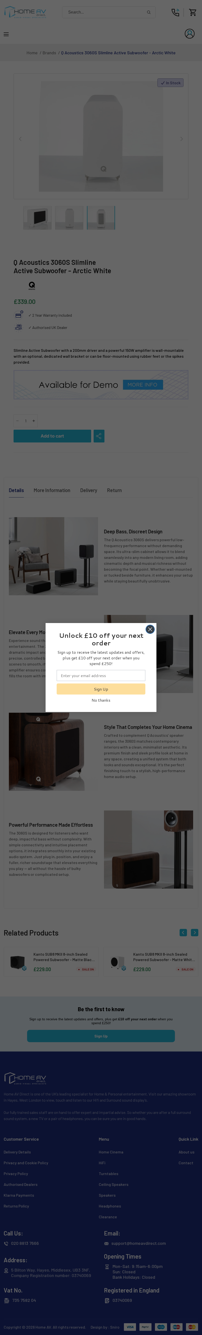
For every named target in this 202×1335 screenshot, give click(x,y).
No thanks (101, 700)
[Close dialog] (150, 629)
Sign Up (101, 689)
